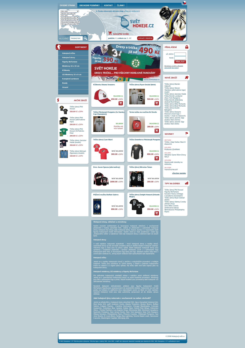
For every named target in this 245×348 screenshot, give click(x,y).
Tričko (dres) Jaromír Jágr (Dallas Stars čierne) (174, 119)
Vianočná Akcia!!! (171, 170)
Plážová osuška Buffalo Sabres (106, 195)
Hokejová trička (68, 53)
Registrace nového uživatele (173, 66)
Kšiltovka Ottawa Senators (104, 85)
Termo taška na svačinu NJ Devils (143, 112)
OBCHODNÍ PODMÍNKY (89, 5)
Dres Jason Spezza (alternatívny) (106, 167)
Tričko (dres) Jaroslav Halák (175, 94)
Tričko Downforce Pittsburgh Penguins (144, 140)
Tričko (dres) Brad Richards (175, 106)
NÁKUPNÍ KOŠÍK (121, 34)
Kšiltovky (66, 70)
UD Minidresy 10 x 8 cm (71, 75)
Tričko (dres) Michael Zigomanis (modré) (78, 152)
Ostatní (65, 87)
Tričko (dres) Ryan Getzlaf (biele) (142, 85)
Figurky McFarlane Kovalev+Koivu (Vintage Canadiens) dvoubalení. (173, 194)
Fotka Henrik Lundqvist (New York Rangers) (173, 97)
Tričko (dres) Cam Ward (102, 140)
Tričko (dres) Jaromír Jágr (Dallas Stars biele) (174, 123)
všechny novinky (179, 173)
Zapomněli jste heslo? (171, 67)
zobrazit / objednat (145, 38)
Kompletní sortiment (70, 79)
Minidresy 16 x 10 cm (70, 66)
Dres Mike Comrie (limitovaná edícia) (171, 207)
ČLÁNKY (121, 5)
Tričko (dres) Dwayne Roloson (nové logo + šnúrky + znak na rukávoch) (175, 114)
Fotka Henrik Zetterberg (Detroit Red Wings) (173, 101)
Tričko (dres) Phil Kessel (173, 190)
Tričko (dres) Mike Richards (175, 104)
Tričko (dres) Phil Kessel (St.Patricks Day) (77, 131)
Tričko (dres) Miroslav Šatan (140, 167)
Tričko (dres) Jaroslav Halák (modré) (78, 141)
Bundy (64, 83)
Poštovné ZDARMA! (172, 149)
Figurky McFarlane (69, 62)
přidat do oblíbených (132, 11)
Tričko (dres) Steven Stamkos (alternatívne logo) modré (175, 90)
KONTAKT (108, 5)
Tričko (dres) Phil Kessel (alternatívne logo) (77, 120)
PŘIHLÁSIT (180, 62)
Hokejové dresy (68, 58)
